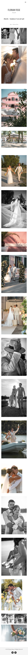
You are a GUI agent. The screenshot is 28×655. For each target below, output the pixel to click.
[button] (26, 1)
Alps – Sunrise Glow (14, 24)
